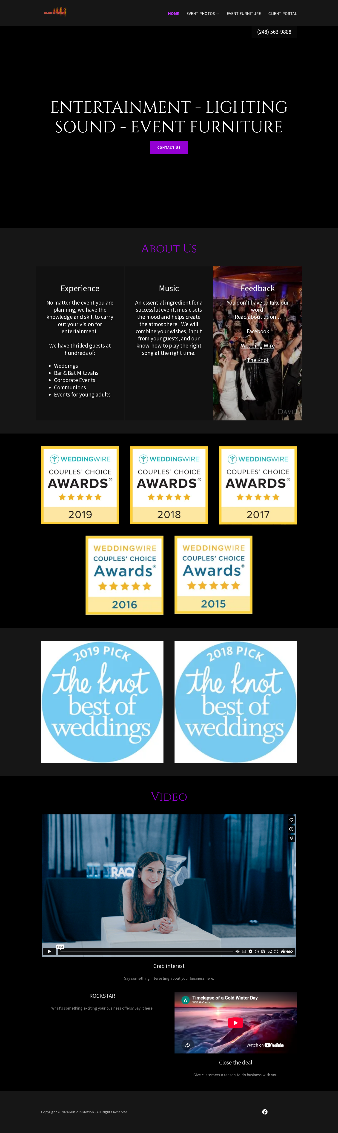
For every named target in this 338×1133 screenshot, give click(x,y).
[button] (202, 13)
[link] (55, 12)
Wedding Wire (258, 345)
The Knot (258, 360)
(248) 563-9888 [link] (274, 31)
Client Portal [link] (282, 13)
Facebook (258, 331)
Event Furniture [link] (244, 13)
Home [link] (173, 13)
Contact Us (169, 147)
